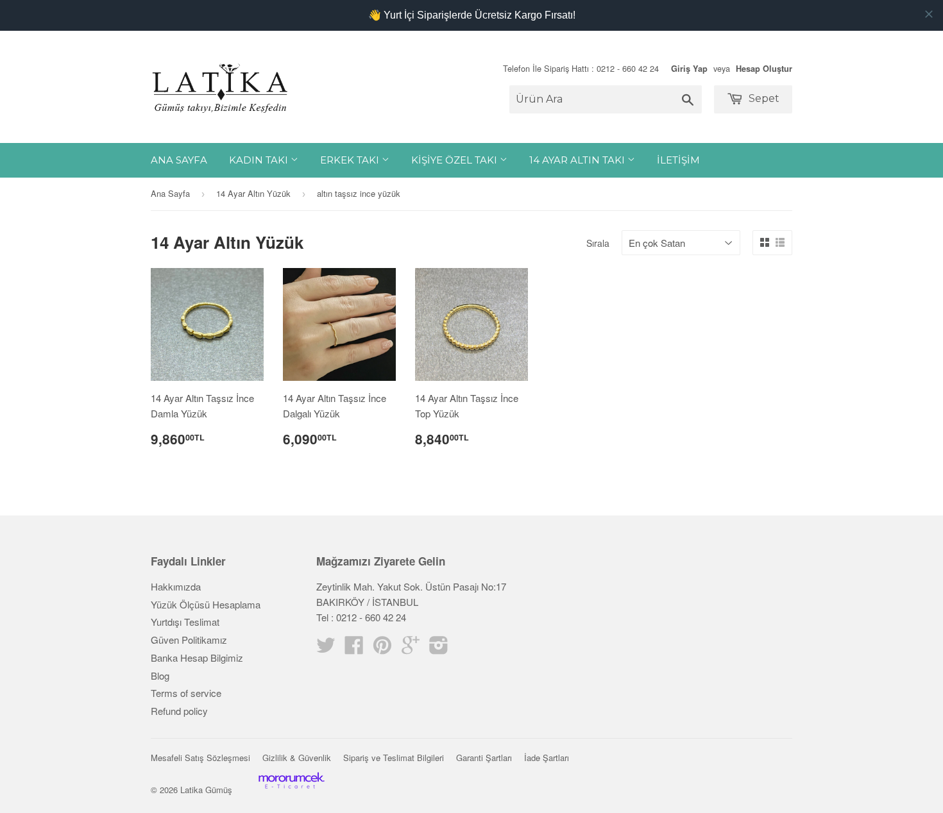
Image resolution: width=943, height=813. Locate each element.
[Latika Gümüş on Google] (410, 648)
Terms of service (186, 693)
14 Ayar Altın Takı (578, 160)
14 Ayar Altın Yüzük (253, 193)
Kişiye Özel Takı (455, 160)
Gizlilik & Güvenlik (296, 757)
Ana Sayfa (179, 160)
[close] (928, 14)
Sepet (762, 98)
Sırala (597, 243)
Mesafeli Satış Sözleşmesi (200, 757)
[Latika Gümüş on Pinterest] (382, 648)
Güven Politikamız (189, 639)
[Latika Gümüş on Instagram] (438, 648)
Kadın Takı (260, 160)
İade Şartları (546, 757)
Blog (160, 675)
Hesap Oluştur (764, 68)
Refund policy (179, 710)
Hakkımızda (176, 586)
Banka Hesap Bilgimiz (197, 657)
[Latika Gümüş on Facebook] (354, 648)
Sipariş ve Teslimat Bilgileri (393, 757)
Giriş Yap (689, 68)
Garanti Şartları (484, 757)
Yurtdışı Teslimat (185, 621)
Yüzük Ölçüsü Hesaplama (205, 604)
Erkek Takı (351, 160)
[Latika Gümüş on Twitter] (326, 648)
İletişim (678, 160)
